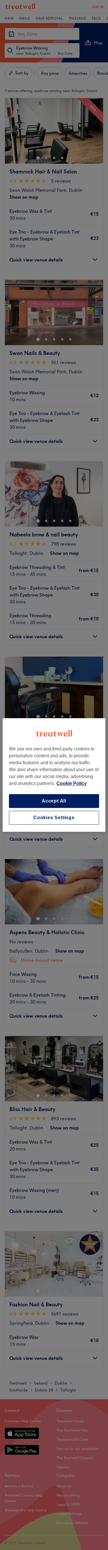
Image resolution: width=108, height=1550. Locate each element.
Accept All (54, 800)
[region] (54, 775)
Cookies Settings (54, 817)
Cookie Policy (71, 783)
